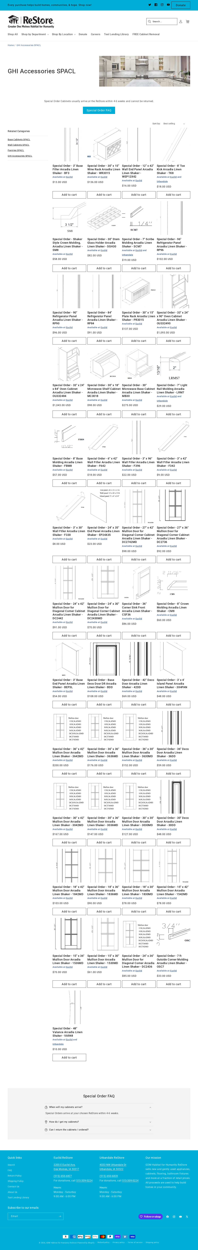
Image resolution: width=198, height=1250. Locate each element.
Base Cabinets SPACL (19, 139)
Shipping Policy (16, 1181)
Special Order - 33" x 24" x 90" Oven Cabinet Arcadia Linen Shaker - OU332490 (173, 318)
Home (11, 45)
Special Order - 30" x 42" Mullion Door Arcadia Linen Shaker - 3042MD (68, 821)
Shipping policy (152, 1242)
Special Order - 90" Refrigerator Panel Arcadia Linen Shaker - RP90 (68, 318)
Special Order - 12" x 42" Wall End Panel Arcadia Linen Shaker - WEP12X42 (138, 171)
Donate (181, 5)
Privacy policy (119, 1242)
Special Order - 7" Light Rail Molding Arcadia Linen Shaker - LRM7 (172, 388)
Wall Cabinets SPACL (18, 145)
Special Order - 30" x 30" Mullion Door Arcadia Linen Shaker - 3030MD (138, 821)
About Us (12, 1192)
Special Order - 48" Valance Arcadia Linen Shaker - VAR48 (68, 1032)
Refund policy (103, 1242)
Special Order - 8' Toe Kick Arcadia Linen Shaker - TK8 (171, 169)
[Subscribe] (59, 1216)
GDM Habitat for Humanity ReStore (61, 1243)
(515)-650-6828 (109, 1176)
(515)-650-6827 (63, 1176)
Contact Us (13, 1186)
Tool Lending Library (18, 1197)
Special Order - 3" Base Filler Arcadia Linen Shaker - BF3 (68, 169)
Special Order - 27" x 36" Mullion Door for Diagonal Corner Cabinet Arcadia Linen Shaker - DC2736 (173, 535)
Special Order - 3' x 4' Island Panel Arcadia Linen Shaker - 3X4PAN (172, 683)
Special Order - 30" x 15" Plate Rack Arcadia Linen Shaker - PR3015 (138, 316)
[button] (35, 34)
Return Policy (15, 1175)
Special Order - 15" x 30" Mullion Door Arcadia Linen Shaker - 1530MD (103, 959)
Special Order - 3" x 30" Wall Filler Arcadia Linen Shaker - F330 (69, 531)
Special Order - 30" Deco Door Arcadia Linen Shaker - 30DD (173, 821)
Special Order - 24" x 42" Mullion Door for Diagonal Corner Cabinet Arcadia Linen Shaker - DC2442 (69, 611)
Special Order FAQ (99, 110)
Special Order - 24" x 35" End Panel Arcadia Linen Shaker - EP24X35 (103, 531)
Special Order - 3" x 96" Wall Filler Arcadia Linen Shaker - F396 (138, 462)
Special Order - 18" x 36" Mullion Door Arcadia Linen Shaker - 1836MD (103, 890)
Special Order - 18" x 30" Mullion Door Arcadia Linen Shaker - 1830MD (138, 890)
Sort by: (156, 123)
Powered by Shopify (86, 1243)
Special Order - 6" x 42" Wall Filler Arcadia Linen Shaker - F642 (103, 462)
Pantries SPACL (16, 150)
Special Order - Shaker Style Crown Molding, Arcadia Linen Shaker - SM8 (68, 244)
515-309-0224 (84, 1180)
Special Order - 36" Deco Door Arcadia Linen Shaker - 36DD (173, 752)
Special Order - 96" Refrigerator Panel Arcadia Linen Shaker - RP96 (172, 244)
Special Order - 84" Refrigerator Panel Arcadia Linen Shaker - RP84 (102, 318)
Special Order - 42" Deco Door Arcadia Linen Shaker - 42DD (138, 683)
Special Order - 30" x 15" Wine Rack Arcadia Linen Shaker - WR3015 (103, 169)
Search (11, 1165)
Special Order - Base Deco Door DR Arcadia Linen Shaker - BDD (101, 683)
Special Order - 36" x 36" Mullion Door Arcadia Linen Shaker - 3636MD (103, 752)
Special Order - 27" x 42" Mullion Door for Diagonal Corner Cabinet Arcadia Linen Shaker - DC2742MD (138, 535)
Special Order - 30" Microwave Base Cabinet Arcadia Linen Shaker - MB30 (138, 390)
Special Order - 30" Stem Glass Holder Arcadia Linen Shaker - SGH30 (103, 242)
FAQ (10, 1170)
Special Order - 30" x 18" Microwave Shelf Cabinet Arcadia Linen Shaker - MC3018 (104, 390)
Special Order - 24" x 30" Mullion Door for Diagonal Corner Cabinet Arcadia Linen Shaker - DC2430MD (103, 611)
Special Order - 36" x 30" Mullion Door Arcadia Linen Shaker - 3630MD (138, 752)
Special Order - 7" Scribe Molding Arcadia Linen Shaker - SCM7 (138, 242)
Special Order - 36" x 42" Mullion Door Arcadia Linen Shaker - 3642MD (68, 752)
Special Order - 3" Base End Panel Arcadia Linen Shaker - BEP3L (69, 683)
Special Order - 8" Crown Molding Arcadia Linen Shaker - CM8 (173, 607)
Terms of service (135, 1242)
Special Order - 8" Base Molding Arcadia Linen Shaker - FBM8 (68, 462)
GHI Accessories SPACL (29, 45)
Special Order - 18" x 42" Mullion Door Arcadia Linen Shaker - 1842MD (68, 890)
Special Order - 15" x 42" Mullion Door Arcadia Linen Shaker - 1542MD (173, 890)
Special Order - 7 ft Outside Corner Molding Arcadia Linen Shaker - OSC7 (172, 961)
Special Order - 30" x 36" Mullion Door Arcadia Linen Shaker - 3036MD (103, 821)
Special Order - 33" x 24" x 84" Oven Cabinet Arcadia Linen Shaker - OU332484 (68, 390)
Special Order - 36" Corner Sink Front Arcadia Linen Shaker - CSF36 (137, 609)
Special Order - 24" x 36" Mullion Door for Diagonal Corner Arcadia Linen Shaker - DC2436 (138, 961)
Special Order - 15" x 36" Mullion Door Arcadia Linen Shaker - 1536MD (68, 959)
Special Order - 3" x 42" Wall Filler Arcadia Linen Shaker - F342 (173, 462)
